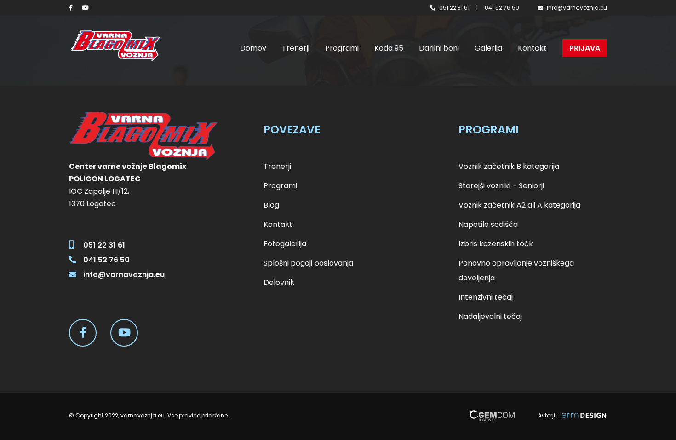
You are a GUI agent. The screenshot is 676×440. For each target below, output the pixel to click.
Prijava (584, 48)
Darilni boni (439, 48)
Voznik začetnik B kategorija (508, 166)
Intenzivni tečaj (485, 297)
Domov (253, 48)
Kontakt (532, 48)
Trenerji (295, 48)
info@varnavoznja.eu (577, 8)
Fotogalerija (285, 243)
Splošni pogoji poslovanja (308, 263)
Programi (342, 48)
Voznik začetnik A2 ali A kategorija (519, 205)
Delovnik (279, 282)
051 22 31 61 (454, 8)
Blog (271, 205)
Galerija (488, 48)
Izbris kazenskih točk (495, 243)
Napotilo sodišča (488, 224)
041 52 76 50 (502, 8)
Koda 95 (388, 48)
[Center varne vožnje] (115, 45)
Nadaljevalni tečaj (490, 316)
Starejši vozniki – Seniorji (501, 185)
